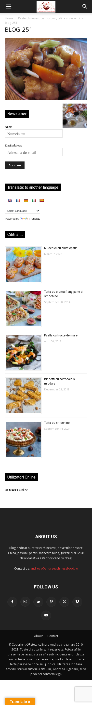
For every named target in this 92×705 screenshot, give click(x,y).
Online (16, 490)
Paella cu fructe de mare (61, 335)
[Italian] (33, 200)
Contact (52, 636)
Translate (34, 218)
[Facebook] (12, 602)
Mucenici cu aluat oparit (60, 248)
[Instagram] (25, 602)
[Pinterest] (51, 602)
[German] (26, 200)
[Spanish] (41, 200)
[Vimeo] (77, 602)
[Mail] (38, 602)
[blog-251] (46, 98)
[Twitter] (64, 602)
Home (9, 18)
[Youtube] (46, 615)
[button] (8, 6)
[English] (10, 200)
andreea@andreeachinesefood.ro (54, 568)
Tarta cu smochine (57, 423)
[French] (18, 200)
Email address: (13, 145)
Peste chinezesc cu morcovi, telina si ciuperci (49, 18)
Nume (8, 127)
